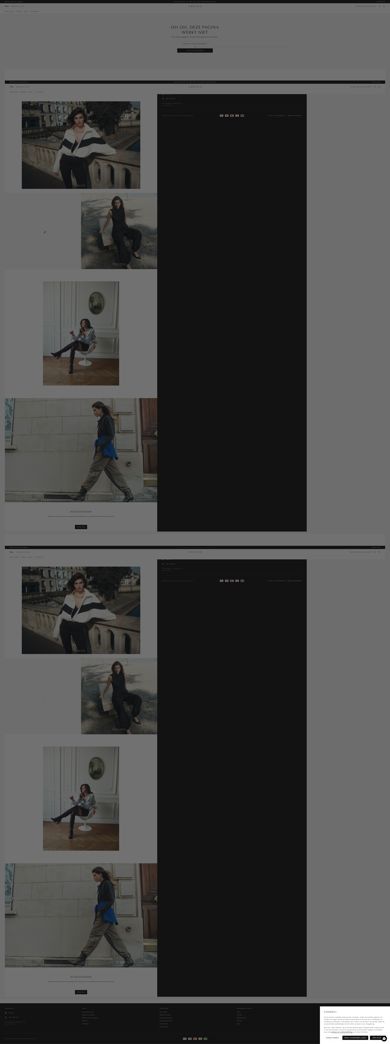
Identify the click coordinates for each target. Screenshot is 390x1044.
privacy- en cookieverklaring (342, 1032)
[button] (384, 1038)
